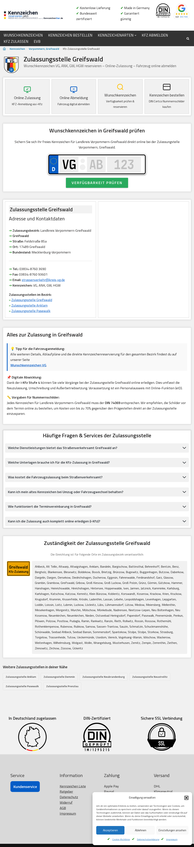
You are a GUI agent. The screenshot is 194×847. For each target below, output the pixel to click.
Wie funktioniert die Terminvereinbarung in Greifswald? (50, 506)
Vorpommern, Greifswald (44, 49)
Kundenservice (25, 786)
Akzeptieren (110, 830)
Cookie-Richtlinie (121, 839)
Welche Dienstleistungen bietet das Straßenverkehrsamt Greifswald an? (62, 447)
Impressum (172, 839)
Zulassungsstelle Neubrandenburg (103, 677)
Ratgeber (66, 791)
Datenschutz (69, 797)
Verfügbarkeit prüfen (97, 183)
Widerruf (66, 802)
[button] (186, 798)
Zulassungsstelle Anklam (29, 305)
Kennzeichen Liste (73, 786)
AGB (63, 807)
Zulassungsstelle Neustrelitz (149, 677)
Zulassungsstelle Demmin (59, 677)
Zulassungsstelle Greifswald (31, 299)
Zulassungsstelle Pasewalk (30, 310)
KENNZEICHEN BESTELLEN (70, 35)
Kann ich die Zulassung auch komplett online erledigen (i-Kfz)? (54, 521)
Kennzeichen (17, 49)
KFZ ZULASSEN (16, 41)
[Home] (4, 49)
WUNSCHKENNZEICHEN (23, 35)
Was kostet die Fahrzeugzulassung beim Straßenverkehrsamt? (55, 477)
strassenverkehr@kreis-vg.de (43, 279)
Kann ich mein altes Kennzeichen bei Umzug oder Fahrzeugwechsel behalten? (65, 491)
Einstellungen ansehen (172, 830)
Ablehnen (140, 830)
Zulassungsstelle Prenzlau (62, 686)
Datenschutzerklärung (148, 839)
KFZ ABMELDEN (155, 35)
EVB (37, 41)
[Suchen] (187, 38)
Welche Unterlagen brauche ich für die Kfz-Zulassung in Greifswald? (59, 462)
